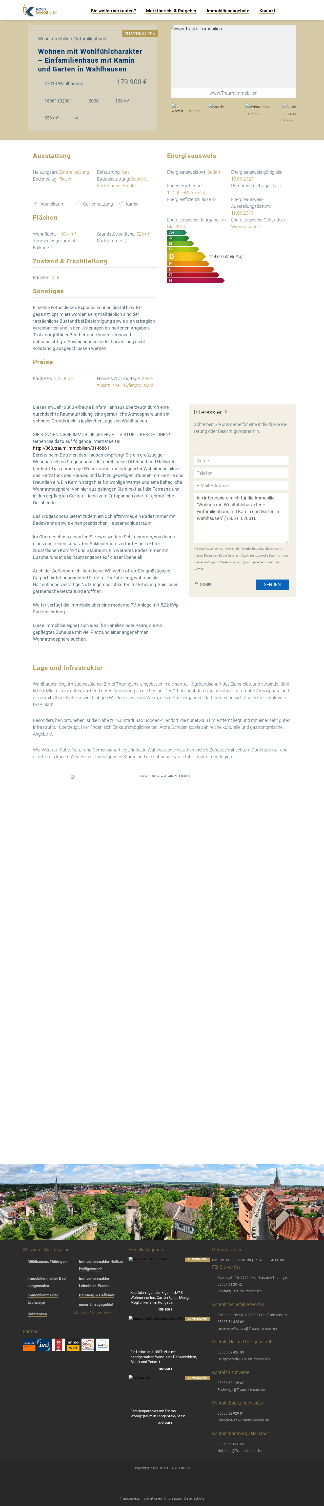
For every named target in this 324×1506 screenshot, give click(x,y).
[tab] (187, 112)
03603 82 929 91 (230, 1413)
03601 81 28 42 (229, 1284)
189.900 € (165, 1369)
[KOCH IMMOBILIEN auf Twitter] (56, 1324)
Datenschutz (194, 1498)
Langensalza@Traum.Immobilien (243, 1420)
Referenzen (37, 1314)
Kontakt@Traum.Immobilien (239, 1291)
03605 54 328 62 (230, 1322)
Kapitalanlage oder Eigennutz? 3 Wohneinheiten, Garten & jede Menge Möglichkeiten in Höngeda (160, 1297)
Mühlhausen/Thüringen (47, 1261)
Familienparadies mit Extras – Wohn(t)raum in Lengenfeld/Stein (158, 1413)
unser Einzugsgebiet (96, 1304)
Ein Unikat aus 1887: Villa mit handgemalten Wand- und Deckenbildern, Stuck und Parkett (164, 1357)
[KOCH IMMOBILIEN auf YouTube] (65, 1324)
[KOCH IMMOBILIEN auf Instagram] (36, 1324)
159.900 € (165, 1309)
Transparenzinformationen (141, 1498)
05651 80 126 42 (230, 1383)
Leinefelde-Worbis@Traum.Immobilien (247, 1328)
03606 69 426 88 (230, 1352)
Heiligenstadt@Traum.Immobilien (243, 1359)
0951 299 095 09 (230, 1444)
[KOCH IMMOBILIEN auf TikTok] (46, 1324)
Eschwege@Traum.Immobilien (241, 1390)
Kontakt (267, 10)
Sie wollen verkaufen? (113, 10)
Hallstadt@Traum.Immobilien (240, 1451)
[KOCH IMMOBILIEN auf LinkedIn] (75, 1324)
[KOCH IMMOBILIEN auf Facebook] (27, 1324)
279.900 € (165, 1423)
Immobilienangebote (228, 10)
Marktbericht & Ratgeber (171, 10)
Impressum (173, 1498)
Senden (272, 584)
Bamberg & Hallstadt (96, 1295)
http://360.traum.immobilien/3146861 (71, 448)
